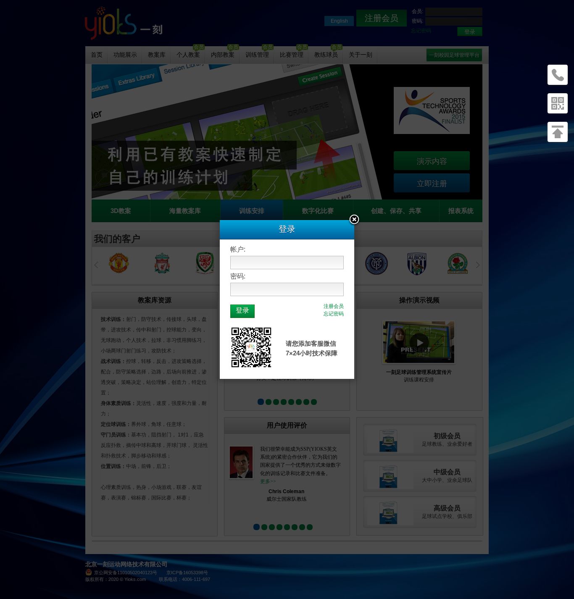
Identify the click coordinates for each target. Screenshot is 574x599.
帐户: (237, 249)
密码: (237, 276)
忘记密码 (334, 314)
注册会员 (334, 306)
